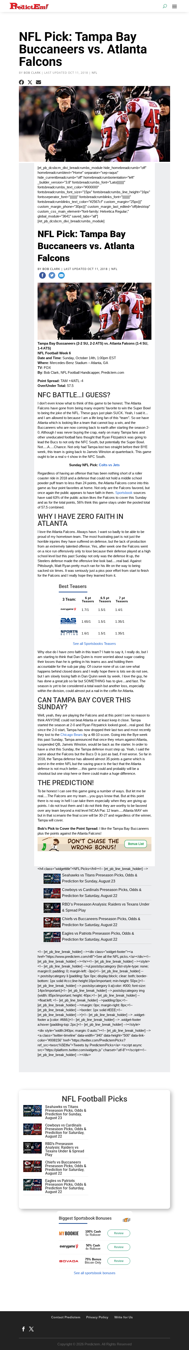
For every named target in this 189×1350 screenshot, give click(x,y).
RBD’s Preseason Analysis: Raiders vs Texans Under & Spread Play (64, 1149)
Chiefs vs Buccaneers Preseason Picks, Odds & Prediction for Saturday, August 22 (65, 1168)
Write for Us (123, 1317)
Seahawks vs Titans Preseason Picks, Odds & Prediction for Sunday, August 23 (65, 1112)
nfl (94, 73)
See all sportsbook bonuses (94, 1273)
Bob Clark (32, 73)
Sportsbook (124, 493)
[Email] (61, 276)
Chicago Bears (71, 735)
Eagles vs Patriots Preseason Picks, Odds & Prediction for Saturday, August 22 (65, 1186)
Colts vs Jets (109, 465)
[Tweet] (52, 276)
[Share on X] (29, 82)
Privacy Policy (97, 1317)
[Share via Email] (38, 82)
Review (119, 1233)
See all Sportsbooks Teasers (94, 644)
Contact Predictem (65, 1317)
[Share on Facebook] (21, 82)
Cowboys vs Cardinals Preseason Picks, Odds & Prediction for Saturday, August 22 (65, 1131)
